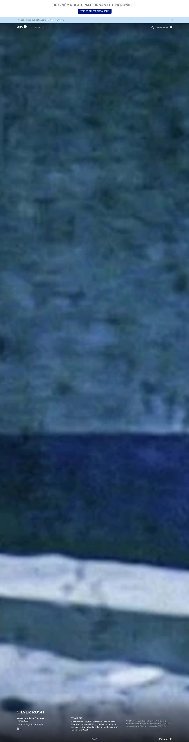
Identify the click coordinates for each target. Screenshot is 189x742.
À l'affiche (41, 27)
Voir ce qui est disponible (95, 11)
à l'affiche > (159, 726)
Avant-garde (37, 724)
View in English (57, 20)
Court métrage (23, 724)
